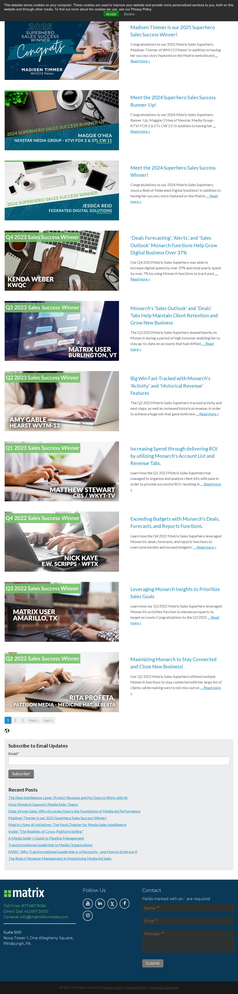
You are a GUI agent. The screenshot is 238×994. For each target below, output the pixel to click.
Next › (34, 720)
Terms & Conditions (163, 987)
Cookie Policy (136, 987)
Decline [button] (129, 14)
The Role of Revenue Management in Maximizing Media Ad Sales (60, 858)
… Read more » (207, 414)
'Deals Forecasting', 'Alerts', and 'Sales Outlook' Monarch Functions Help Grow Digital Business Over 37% (173, 245)
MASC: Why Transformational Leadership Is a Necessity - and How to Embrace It (72, 851)
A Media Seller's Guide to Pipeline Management (46, 838)
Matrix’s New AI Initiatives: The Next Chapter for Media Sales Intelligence (67, 824)
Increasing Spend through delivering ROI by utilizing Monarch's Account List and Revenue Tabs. (174, 456)
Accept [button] (111, 14)
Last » (48, 720)
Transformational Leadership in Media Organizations (50, 845)
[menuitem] (88, 903)
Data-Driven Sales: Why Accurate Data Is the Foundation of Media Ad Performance (74, 811)
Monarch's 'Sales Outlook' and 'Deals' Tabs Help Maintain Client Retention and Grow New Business (174, 315)
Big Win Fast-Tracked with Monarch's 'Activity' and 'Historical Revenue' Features (170, 385)
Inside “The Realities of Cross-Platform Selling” (45, 831)
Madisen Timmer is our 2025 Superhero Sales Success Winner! (57, 818)
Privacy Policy (114, 987)
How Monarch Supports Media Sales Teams (43, 804)
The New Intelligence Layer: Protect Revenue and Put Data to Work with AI (68, 797)
